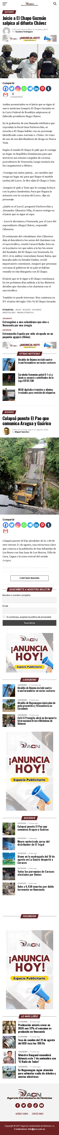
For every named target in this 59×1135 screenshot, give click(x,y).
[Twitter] (11, 88)
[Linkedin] (36, 88)
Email (5, 606)
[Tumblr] (48, 88)
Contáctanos (37, 1113)
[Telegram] (30, 88)
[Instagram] (18, 88)
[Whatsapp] (24, 88)
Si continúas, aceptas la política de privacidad (28, 617)
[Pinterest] (42, 88)
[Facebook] (5, 88)
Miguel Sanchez (22, 432)
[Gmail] (5, 95)
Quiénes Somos (22, 1113)
